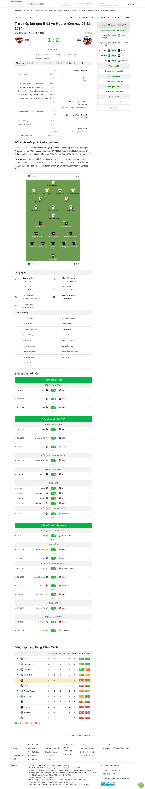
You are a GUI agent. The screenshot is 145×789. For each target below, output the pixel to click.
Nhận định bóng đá (52, 748)
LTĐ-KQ (73, 10)
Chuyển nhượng (93, 10)
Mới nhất (68, 4)
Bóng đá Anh (32, 748)
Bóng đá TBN (32, 755)
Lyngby (42, 488)
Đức (54, 10)
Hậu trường (49, 755)
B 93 (43, 390)
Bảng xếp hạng (104, 17)
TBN (37, 10)
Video (112, 10)
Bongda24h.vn (125, 778)
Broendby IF (66, 514)
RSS (102, 765)
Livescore (48, 759)
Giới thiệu (83, 745)
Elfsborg (42, 498)
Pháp (60, 10)
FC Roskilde (66, 447)
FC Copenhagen (39, 493)
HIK (63, 429)
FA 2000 (42, 474)
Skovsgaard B (40, 594)
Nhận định (105, 10)
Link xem (126, 17)
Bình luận (81, 10)
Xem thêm (114, 108)
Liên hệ (105, 770)
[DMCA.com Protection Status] (108, 785)
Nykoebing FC (40, 438)
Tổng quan (20, 63)
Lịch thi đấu (83, 17)
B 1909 (42, 586)
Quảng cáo (116, 770)
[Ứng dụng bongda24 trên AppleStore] (125, 748)
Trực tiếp (116, 17)
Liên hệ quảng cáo (86, 755)
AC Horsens (40, 549)
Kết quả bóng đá (68, 751)
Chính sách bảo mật (87, 752)
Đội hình (39, 63)
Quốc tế (66, 10)
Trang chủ (13, 745)
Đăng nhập (131, 4)
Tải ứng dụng (107, 745)
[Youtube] (131, 765)
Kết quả (93, 17)
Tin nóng (17, 10)
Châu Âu (43, 10)
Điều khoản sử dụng (87, 748)
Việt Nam (26, 10)
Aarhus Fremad (39, 577)
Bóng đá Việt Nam (34, 745)
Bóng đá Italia (32, 759)
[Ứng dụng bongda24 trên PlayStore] (117, 748)
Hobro (64, 390)
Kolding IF (41, 622)
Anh (32, 10)
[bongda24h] (12, 10)
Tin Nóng (13, 748)
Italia (50, 10)
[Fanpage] (121, 765)
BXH (83, 63)
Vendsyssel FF (67, 536)
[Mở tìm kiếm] (118, 4)
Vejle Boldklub (40, 503)
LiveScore (72, 17)
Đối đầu (69, 63)
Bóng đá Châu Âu (34, 752)
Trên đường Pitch (86, 4)
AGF (63, 558)
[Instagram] (126, 765)
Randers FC (40, 608)
